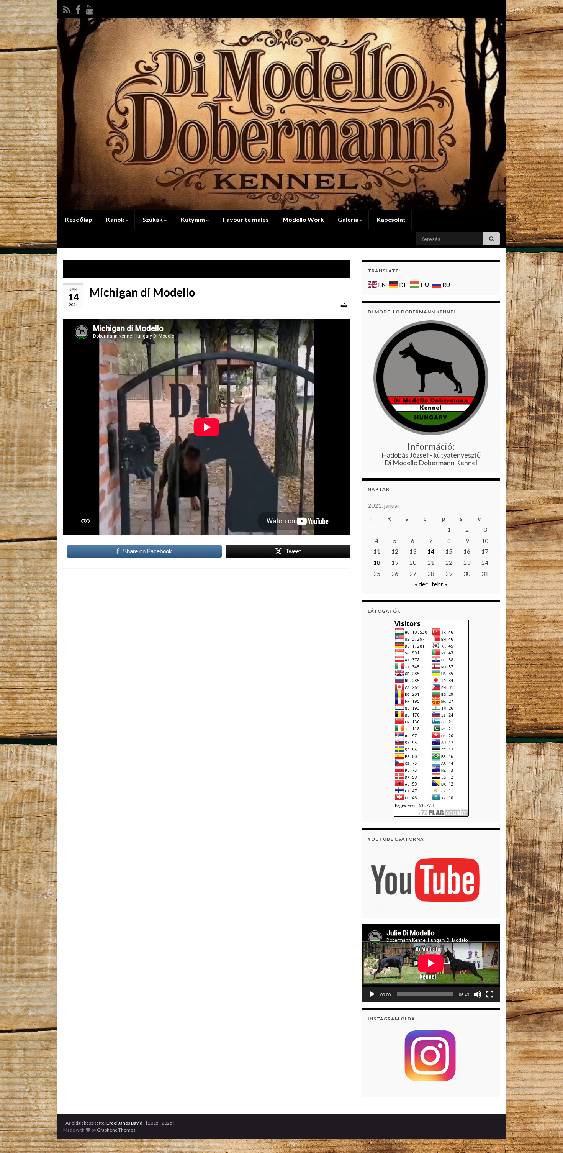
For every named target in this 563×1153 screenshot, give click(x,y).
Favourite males (245, 219)
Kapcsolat (390, 219)
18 (376, 562)
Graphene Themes (116, 1130)
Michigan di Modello (313, 269)
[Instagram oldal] (431, 1056)
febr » (439, 583)
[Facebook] (78, 8)
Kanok (115, 219)
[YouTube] (90, 8)
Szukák (152, 219)
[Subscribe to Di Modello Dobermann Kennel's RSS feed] (66, 8)
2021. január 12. (95, 269)
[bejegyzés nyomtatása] (344, 305)
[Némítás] (477, 994)
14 (430, 551)
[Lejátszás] (372, 994)
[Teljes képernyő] (490, 994)
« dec (421, 583)
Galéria (348, 219)
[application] (431, 963)
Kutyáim (193, 219)
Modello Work (303, 219)
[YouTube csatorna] (425, 879)
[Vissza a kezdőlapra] (281, 114)
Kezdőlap (78, 219)
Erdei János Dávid (124, 1123)
